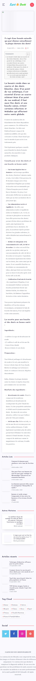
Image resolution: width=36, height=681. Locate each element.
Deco (22, 609)
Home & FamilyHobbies (12, 616)
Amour (6, 605)
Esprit (30, 609)
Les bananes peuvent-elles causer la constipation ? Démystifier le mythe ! (23, 485)
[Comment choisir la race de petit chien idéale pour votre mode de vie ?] (5, 572)
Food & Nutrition (18, 613)
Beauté (6, 609)
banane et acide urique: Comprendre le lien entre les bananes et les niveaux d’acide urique (22, 497)
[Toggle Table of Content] (27, 54)
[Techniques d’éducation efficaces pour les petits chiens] (5, 564)
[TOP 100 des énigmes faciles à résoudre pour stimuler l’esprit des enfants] (5, 589)
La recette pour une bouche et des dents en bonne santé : (18, 76)
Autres (24, 605)
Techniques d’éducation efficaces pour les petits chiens (20, 563)
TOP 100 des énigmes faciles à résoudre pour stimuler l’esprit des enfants (20, 588)
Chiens (15, 609)
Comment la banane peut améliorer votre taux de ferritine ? (23, 463)
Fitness (6, 613)
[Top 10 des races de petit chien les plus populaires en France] (5, 580)
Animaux (15, 605)
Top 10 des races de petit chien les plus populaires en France (21, 579)
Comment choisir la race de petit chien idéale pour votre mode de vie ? (21, 571)
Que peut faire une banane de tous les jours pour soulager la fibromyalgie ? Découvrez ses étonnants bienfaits (22, 474)
